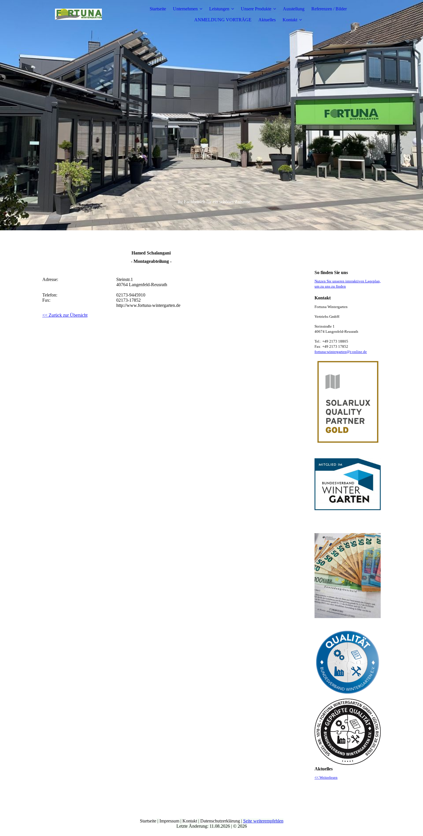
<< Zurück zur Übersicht (64, 315)
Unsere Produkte (256, 8)
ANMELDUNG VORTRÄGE (222, 19)
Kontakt (290, 19)
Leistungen (219, 8)
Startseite (158, 8)
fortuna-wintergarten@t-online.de (341, 351)
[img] (78, 14)
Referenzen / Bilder (329, 8)
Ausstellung (293, 8)
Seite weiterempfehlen (263, 820)
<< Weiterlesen (326, 777)
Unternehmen (185, 8)
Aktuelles (267, 19)
